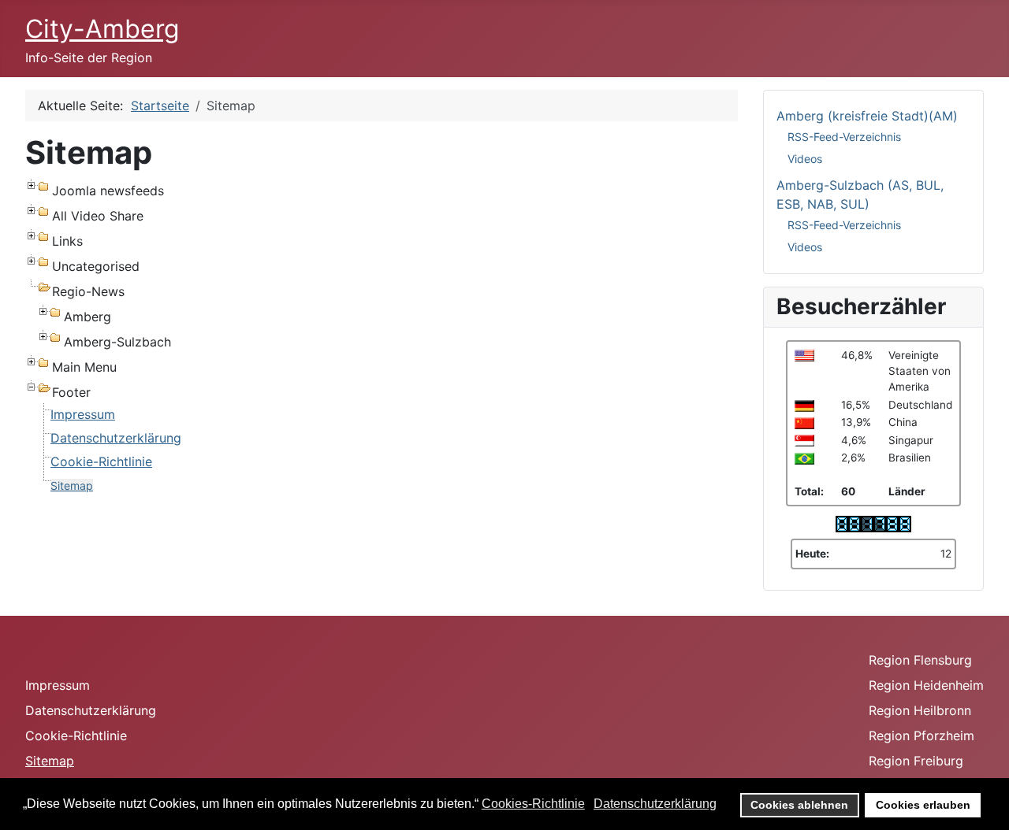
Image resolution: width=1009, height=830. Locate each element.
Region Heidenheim (926, 685)
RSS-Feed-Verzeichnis (844, 136)
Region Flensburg (920, 660)
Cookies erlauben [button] (923, 805)
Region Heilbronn (920, 710)
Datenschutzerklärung (115, 438)
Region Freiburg (916, 761)
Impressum (82, 414)
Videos (804, 158)
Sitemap (71, 485)
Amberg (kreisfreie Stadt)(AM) (867, 116)
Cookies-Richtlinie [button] (533, 803)
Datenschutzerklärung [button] (655, 803)
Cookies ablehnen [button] (799, 805)
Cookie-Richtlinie (101, 461)
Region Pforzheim (921, 735)
